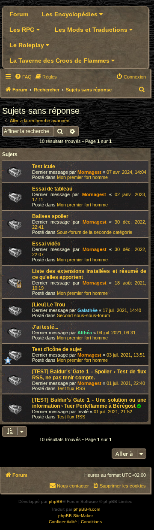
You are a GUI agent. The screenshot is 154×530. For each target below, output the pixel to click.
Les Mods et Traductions (92, 29)
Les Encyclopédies (70, 14)
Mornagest (89, 172)
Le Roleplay (27, 45)
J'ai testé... (45, 327)
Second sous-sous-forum (83, 315)
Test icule (43, 167)
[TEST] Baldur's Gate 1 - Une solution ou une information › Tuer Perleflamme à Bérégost (89, 403)
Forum (18, 14)
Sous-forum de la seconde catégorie (94, 232)
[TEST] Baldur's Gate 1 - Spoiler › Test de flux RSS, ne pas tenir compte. (89, 375)
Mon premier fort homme (82, 177)
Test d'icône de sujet (57, 349)
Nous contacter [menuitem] (73, 485)
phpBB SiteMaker (75, 515)
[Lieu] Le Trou (48, 305)
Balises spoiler (50, 216)
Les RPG (22, 29)
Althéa (84, 332)
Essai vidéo (46, 244)
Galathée (87, 310)
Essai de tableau (52, 189)
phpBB (55, 501)
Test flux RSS (71, 388)
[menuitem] (23, 77)
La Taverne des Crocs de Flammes (60, 60)
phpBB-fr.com (87, 509)
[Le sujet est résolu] (139, 406)
